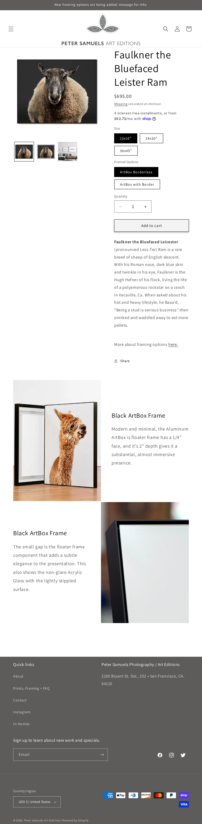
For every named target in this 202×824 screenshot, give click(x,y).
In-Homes (21, 723)
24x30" (151, 138)
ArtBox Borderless (136, 172)
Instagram (22, 712)
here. (173, 344)
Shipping (121, 104)
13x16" (126, 138)
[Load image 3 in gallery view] (67, 151)
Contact (20, 700)
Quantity (120, 196)
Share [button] (125, 360)
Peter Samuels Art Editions (42, 820)
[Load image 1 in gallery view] (24, 151)
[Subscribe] (102, 755)
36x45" (126, 150)
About (18, 676)
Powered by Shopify (75, 820)
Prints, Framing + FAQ (31, 688)
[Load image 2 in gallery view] (45, 151)
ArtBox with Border (137, 184)
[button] (11, 29)
